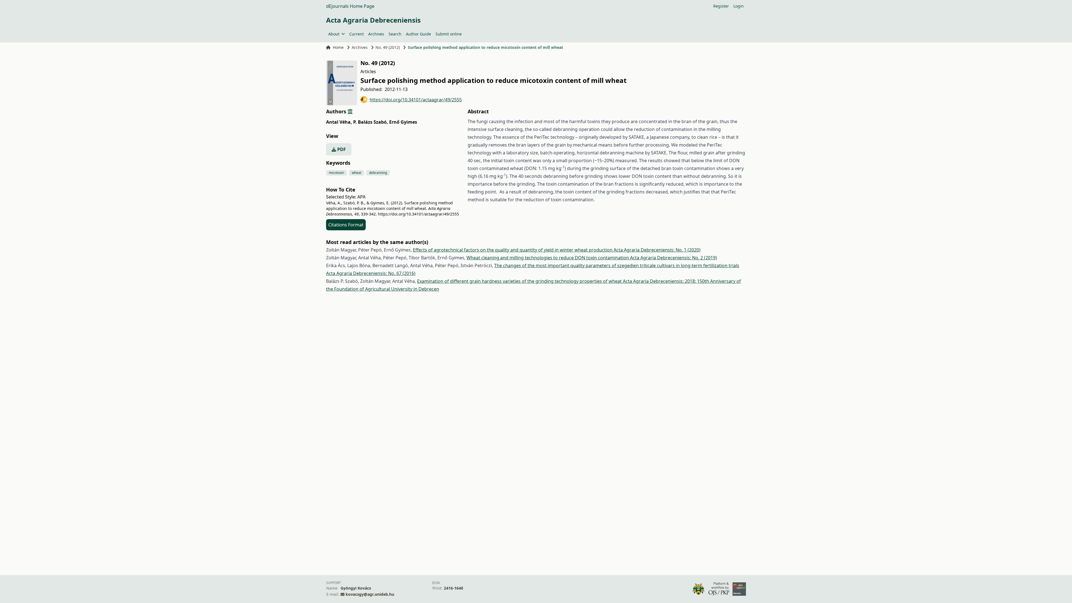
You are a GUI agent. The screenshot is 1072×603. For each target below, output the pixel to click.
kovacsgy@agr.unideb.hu (370, 594)
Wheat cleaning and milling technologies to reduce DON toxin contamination (548, 258)
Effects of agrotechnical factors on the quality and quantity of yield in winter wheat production (513, 250)
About (333, 34)
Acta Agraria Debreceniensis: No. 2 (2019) (673, 258)
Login (738, 6)
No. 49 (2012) (387, 47)
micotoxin (336, 172)
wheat (356, 172)
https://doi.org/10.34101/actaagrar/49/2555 (416, 100)
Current (356, 34)
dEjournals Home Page (350, 6)
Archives (376, 34)
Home (338, 47)
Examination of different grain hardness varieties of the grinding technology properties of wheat (520, 281)
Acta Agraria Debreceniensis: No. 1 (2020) (657, 250)
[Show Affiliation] (350, 111)
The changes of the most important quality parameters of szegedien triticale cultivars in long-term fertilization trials (616, 265)
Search (395, 34)
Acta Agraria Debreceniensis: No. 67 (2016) (370, 273)
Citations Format (345, 225)
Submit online (449, 34)
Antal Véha (339, 122)
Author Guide (418, 34)
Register (721, 6)
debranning (378, 172)
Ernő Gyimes (403, 122)
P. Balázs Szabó (370, 122)
